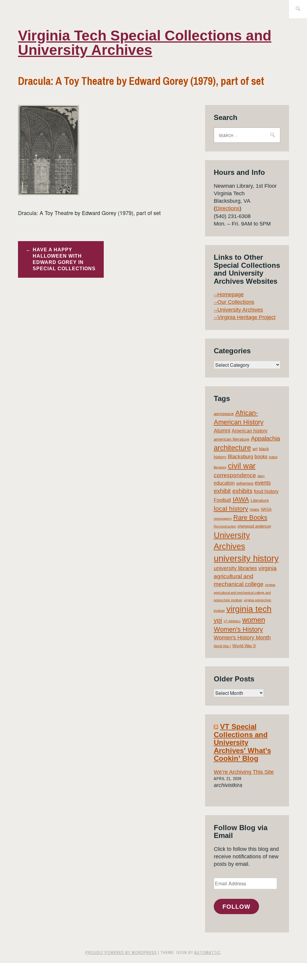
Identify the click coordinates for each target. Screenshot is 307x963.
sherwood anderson (254, 526)
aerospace (224, 413)
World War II (244, 645)
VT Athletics (232, 621)
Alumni (222, 431)
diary (261, 476)
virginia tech (249, 609)
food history (266, 491)
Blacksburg (240, 456)
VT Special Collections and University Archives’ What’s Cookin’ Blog (242, 742)
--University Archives (238, 310)
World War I (222, 646)
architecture (232, 448)
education (224, 483)
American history (249, 430)
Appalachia (265, 438)
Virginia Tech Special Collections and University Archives (144, 43)
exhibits (242, 491)
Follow (236, 906)
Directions (228, 208)
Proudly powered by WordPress (121, 952)
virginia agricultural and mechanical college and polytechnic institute (244, 592)
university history (246, 558)
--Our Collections (234, 302)
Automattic (207, 952)
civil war (242, 465)
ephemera (244, 483)
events (263, 483)
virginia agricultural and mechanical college (245, 576)
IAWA (241, 499)
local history (231, 508)
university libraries (235, 568)
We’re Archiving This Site (244, 772)
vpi (218, 620)
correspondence (235, 475)
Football (222, 500)
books (261, 456)
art (255, 448)
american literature (231, 439)
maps (254, 509)
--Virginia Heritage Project (245, 317)
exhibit (222, 491)
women (253, 620)
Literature (260, 500)
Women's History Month (242, 638)
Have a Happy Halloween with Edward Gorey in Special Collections (64, 259)
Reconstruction (225, 526)
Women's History (238, 629)
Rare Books (250, 517)
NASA (266, 509)
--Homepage (229, 295)
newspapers (223, 518)
